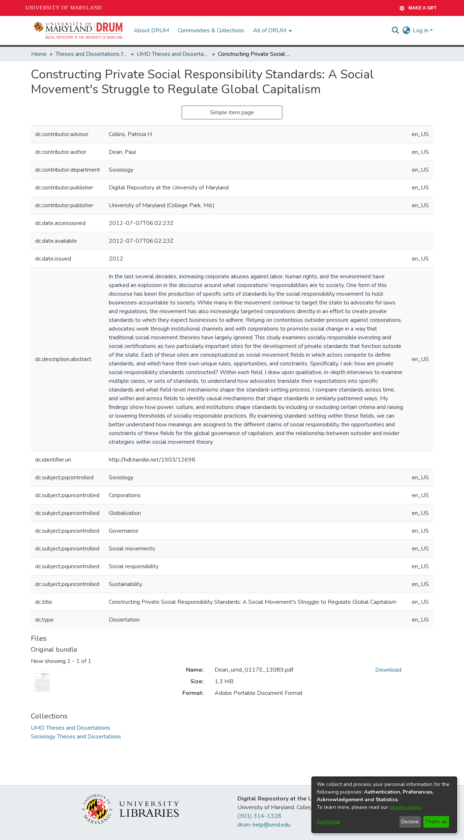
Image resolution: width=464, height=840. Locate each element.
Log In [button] (421, 30)
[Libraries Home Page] (130, 809)
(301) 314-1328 (259, 816)
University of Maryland (63, 8)
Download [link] (388, 670)
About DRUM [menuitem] (151, 30)
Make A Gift (422, 8)
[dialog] (384, 805)
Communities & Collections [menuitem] (211, 30)
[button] (79, 30)
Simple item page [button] (232, 112)
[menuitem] (272, 30)
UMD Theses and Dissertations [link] (173, 54)
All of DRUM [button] (269, 30)
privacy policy (405, 807)
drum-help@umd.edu (263, 825)
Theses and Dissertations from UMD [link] (91, 54)
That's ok (436, 821)
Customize (328, 821)
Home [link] (39, 54)
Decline (410, 821)
